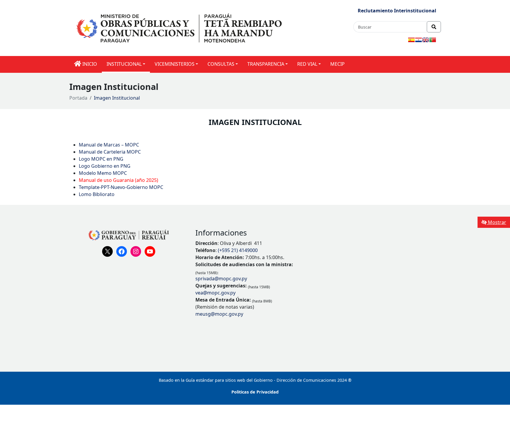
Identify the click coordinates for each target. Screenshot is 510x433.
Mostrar (496, 222)
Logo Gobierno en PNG (104, 166)
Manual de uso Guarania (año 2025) (118, 180)
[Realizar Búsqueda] (434, 26)
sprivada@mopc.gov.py (221, 278)
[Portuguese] (432, 39)
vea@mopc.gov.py (215, 292)
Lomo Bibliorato (97, 194)
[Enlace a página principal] (180, 27)
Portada (78, 98)
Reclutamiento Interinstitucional (397, 10)
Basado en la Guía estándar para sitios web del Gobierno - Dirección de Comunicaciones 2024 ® (255, 380)
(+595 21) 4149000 (238, 250)
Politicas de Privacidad (255, 392)
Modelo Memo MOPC (103, 173)
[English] (425, 39)
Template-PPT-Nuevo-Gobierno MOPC (121, 187)
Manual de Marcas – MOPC (109, 144)
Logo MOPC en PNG (101, 159)
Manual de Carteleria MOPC (110, 152)
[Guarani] (418, 39)
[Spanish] (411, 39)
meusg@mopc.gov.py (219, 314)
